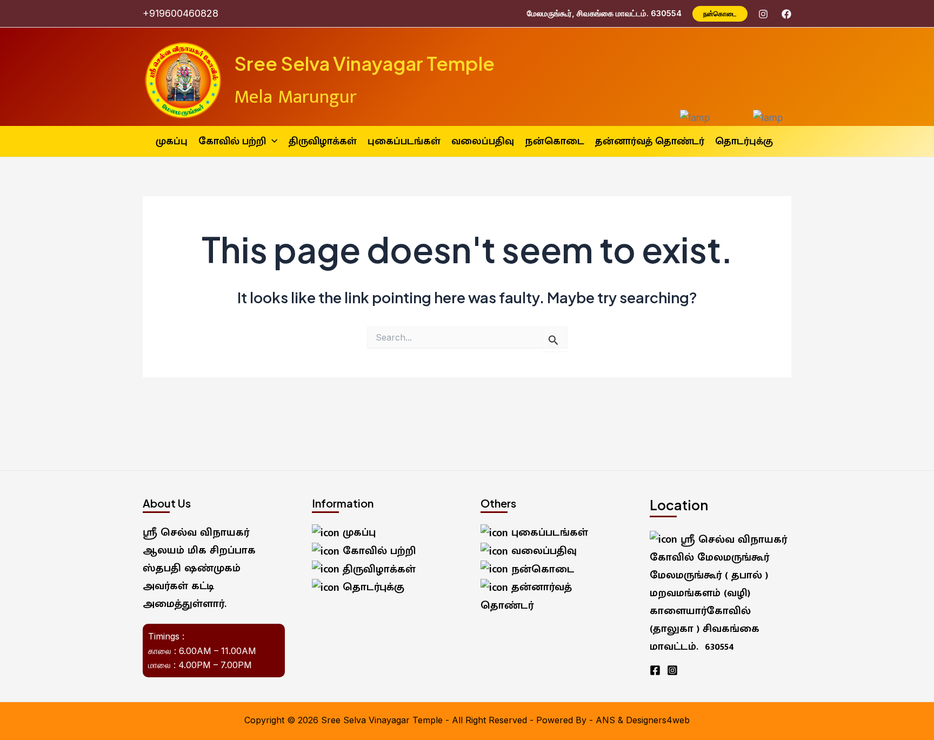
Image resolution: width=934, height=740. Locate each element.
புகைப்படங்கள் (548, 532)
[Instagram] (763, 14)
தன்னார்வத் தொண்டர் (526, 596)
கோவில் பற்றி (377, 551)
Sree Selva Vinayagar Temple (364, 63)
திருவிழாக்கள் (377, 569)
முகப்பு (357, 532)
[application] (271, 141)
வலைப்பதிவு (542, 551)
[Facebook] (786, 14)
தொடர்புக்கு (371, 587)
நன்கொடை (541, 569)
